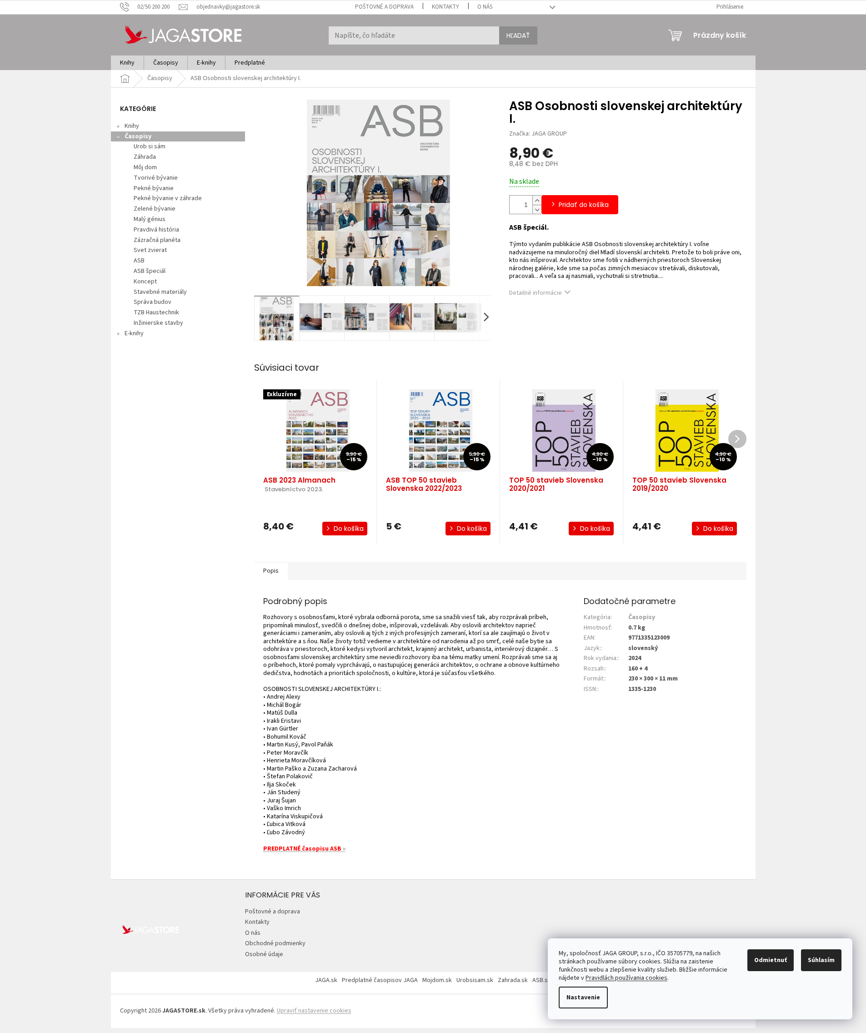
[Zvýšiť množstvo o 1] (536, 200)
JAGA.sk (326, 980)
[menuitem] (127, 62)
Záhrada (145, 156)
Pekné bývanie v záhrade (168, 198)
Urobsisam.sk (474, 980)
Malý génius (149, 219)
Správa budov (152, 302)
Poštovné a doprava (384, 7)
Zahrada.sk (513, 980)
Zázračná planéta (157, 240)
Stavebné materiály (160, 292)
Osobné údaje (264, 954)
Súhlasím (821, 960)
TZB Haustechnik (156, 312)
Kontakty (445, 7)
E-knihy (134, 333)
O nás (484, 7)
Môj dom (145, 167)
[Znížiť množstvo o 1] (536, 209)
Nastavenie (583, 997)
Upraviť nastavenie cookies (314, 1010)
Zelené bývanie (154, 208)
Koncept (145, 281)
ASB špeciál (149, 271)
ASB (139, 260)
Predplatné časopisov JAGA (380, 980)
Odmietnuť (770, 960)
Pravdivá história (156, 229)
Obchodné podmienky (275, 943)
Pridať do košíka (584, 204)
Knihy (132, 126)
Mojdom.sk (437, 980)
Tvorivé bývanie (156, 177)
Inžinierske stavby (158, 323)
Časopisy (138, 136)
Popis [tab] (271, 570)
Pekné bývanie (154, 188)
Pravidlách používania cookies (626, 978)
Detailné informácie (535, 292)
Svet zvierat (150, 250)
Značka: (538, 133)
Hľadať (518, 35)
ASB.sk (541, 980)
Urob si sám (149, 146)
